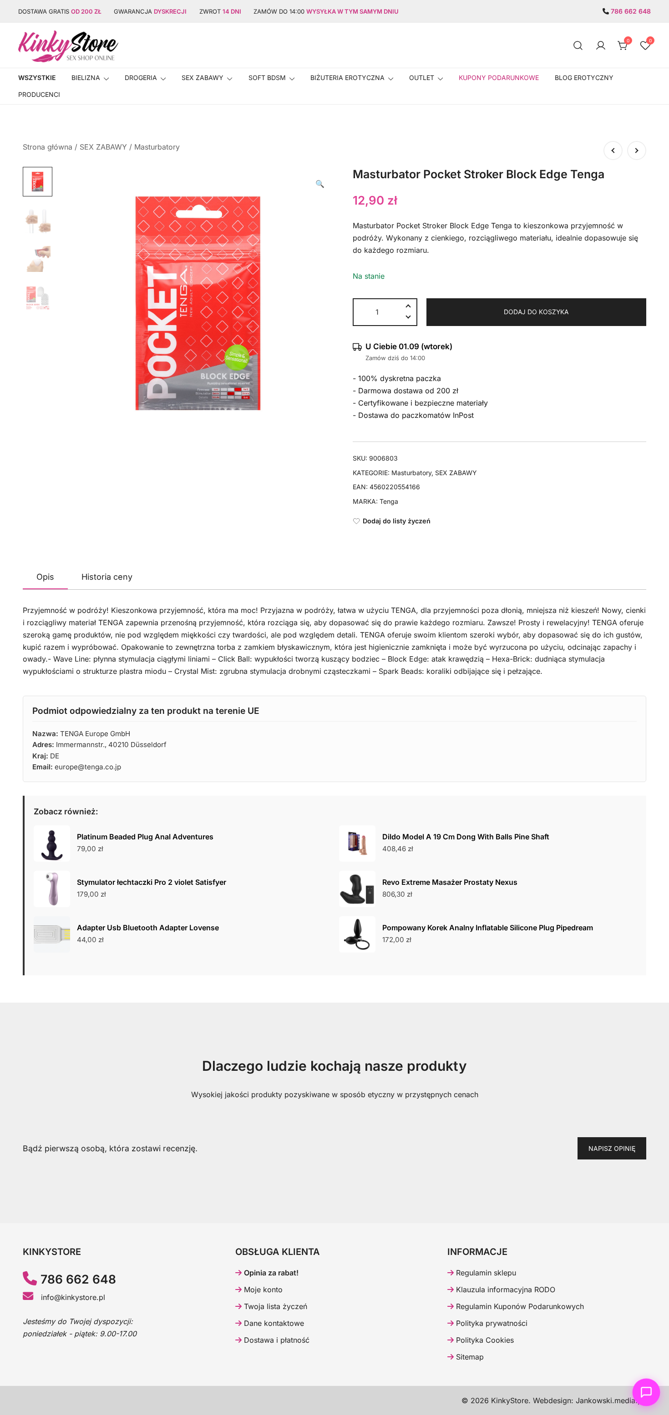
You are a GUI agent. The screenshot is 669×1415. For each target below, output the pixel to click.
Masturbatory (157, 146)
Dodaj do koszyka (536, 312)
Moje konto (262, 1289)
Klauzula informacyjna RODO (504, 1289)
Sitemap (469, 1356)
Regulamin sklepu (485, 1272)
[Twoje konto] (600, 45)
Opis (45, 577)
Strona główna (47, 146)
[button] (319, 184)
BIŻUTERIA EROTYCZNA (347, 77)
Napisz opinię (611, 1148)
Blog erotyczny (584, 77)
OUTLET (421, 77)
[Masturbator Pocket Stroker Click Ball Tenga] (613, 150)
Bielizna (85, 77)
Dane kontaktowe (273, 1323)
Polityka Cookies (484, 1340)
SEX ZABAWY (202, 77)
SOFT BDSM (267, 77)
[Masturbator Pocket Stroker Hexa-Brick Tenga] (636, 150)
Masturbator (373, 225)
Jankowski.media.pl (610, 1400)
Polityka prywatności (490, 1323)
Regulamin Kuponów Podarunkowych (519, 1306)
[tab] (45, 577)
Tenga (389, 501)
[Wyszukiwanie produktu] (578, 45)
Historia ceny (106, 577)
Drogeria (141, 77)
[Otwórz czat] (646, 1392)
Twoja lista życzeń (274, 1306)
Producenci (39, 94)
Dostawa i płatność (275, 1340)
